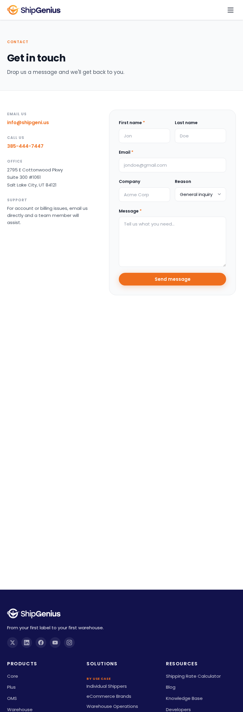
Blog (170, 687)
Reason (183, 181)
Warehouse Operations (112, 706)
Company (129, 181)
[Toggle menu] (230, 10)
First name (132, 123)
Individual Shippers (107, 686)
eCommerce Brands (109, 696)
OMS (12, 698)
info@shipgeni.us (28, 122)
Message (130, 211)
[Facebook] (41, 642)
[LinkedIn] (26, 642)
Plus (11, 687)
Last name (186, 123)
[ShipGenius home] (33, 9)
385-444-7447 (25, 146)
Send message (173, 279)
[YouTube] (55, 642)
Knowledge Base (184, 698)
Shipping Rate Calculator (193, 676)
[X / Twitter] (12, 642)
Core (12, 676)
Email (126, 152)
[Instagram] (69, 642)
